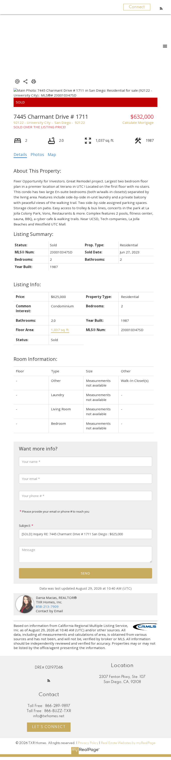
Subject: (25, 525)
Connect (137, 7)
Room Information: (35, 359)
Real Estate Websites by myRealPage (128, 743)
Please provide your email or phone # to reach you (55, 511)
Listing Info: (27, 284)
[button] (161, 8)
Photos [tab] (37, 154)
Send (85, 573)
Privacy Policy (88, 743)
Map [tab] (52, 154)
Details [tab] (20, 154)
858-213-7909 (47, 606)
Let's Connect (49, 727)
